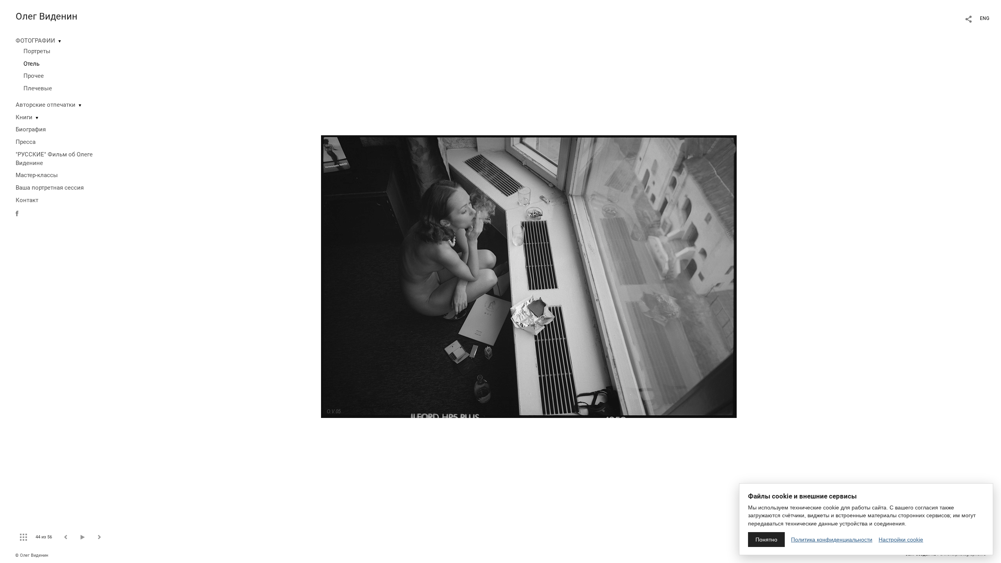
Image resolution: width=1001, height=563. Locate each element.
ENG (984, 18)
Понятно (766, 539)
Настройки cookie (901, 539)
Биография (31, 129)
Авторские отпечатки (45, 104)
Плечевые (37, 88)
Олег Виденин (46, 16)
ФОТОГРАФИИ (35, 40)
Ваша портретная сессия (50, 187)
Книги (24, 117)
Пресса (26, 141)
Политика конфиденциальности (831, 539)
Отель (31, 63)
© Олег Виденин (31, 555)
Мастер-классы (37, 175)
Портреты (36, 51)
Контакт (27, 200)
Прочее (33, 75)
